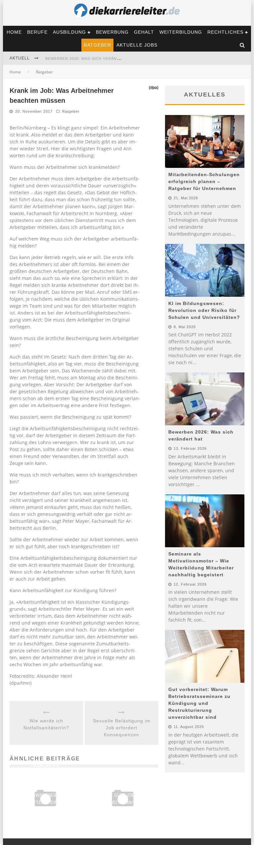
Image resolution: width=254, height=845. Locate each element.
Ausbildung (69, 32)
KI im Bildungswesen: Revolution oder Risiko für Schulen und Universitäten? (204, 310)
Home (14, 32)
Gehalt (144, 32)
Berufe (37, 32)
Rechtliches (225, 32)
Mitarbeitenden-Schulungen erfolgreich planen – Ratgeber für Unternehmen (204, 181)
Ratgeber (97, 45)
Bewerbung (112, 32)
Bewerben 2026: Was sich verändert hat (91, 58)
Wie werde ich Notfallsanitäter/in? (46, 724)
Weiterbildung (180, 32)
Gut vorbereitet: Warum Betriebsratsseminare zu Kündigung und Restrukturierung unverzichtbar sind (199, 703)
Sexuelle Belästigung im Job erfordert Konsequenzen (121, 727)
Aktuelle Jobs (136, 45)
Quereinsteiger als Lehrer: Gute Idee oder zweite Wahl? (122, 795)
